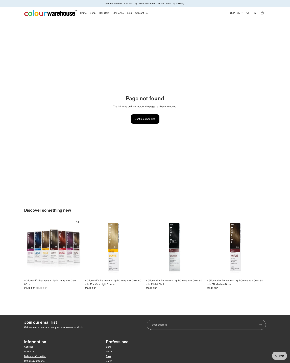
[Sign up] (260, 324)
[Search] (247, 13)
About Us (29, 351)
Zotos (109, 360)
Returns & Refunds (34, 360)
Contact (28, 346)
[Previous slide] (29, 247)
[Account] (254, 13)
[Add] (139, 272)
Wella (109, 351)
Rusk (108, 356)
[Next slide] (78, 247)
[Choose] (78, 272)
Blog (108, 346)
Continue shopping (145, 118)
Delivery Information (35, 356)
